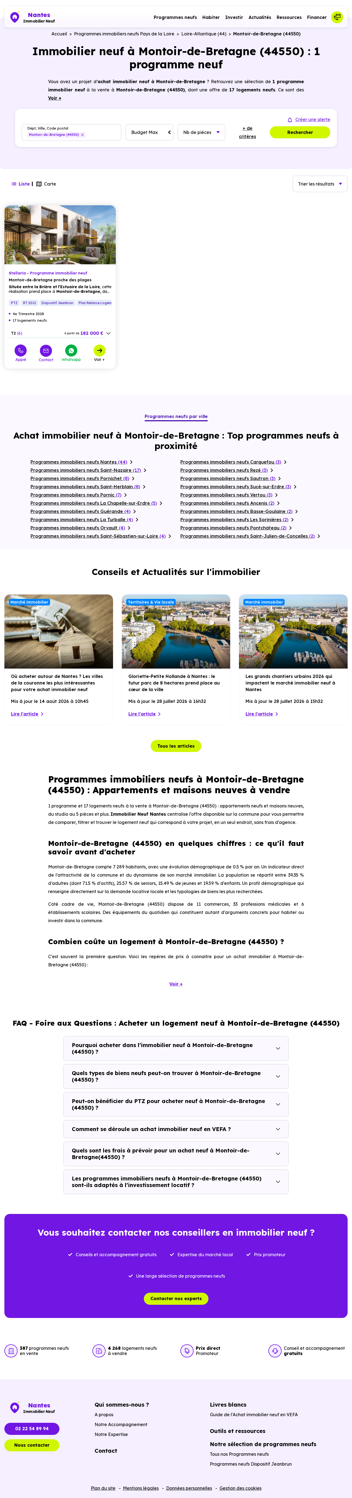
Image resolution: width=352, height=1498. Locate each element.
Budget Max (144, 132)
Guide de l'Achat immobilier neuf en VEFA (254, 1414)
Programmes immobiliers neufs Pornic (76, 495)
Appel (20, 359)
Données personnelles (189, 1488)
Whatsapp (71, 359)
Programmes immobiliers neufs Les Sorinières (234, 519)
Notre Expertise (111, 1434)
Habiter (211, 17)
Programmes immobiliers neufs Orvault (78, 528)
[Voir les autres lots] (108, 333)
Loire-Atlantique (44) (203, 34)
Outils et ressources (237, 1430)
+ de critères (247, 132)
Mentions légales (141, 1488)
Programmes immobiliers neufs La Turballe (82, 519)
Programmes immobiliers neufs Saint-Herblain (85, 486)
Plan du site (103, 1488)
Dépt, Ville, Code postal (47, 128)
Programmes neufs (175, 17)
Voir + (99, 359)
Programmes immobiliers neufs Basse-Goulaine (236, 511)
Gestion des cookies (240, 1488)
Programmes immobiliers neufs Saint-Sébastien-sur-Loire (98, 536)
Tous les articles (176, 746)
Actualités (260, 17)
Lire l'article (24, 714)
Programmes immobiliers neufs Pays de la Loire (124, 34)
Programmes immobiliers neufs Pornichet (80, 478)
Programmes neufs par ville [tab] (176, 416)
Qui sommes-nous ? (122, 1404)
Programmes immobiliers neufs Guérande (81, 511)
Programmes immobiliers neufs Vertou (226, 495)
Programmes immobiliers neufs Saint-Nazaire (86, 470)
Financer (317, 17)
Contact (46, 359)
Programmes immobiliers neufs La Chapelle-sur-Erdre (94, 503)
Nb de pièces (197, 132)
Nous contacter (32, 1445)
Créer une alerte (312, 119)
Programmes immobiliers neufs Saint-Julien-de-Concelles (247, 536)
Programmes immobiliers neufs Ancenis (227, 503)
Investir (234, 17)
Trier (316, 184)
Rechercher (300, 132)
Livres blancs (228, 1404)
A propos (104, 1414)
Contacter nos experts (176, 1298)
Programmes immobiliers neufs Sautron (228, 478)
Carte (50, 184)
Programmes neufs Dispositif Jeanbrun (251, 1464)
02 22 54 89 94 (32, 1428)
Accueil (59, 34)
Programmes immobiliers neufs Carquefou (230, 462)
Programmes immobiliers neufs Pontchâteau (233, 528)
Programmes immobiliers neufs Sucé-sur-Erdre (235, 486)
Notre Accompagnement (121, 1424)
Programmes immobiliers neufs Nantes (79, 462)
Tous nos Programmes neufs (239, 1454)
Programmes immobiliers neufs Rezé (224, 470)
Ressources (289, 17)
